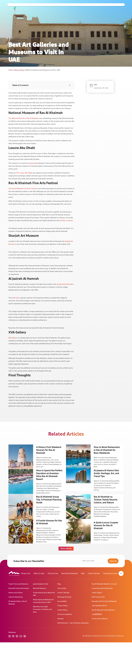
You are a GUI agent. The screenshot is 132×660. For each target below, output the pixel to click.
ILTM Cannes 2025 (98, 597)
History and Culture (15, 592)
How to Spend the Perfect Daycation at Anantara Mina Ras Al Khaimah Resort (49, 475)
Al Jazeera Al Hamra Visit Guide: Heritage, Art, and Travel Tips (106, 473)
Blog (17, 70)
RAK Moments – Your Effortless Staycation (73, 623)
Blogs (23, 70)
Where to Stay (39, 573)
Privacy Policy (62, 605)
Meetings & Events (110, 573)
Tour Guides (61, 588)
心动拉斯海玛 (97, 614)
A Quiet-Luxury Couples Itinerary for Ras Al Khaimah (106, 525)
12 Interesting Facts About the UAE (44, 594)
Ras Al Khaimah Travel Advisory (103, 610)
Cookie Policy (62, 610)
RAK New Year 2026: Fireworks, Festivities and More (42, 609)
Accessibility (62, 601)
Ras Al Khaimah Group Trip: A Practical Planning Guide (49, 500)
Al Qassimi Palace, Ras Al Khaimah (17, 603)
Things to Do (25, 573)
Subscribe (113, 561)
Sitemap (60, 618)
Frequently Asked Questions (102, 588)
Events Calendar (94, 573)
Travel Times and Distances (18, 584)
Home (11, 70)
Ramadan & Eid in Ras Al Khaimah (104, 601)
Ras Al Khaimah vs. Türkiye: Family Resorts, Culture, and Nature (106, 500)
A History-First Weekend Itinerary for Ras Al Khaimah (48, 450)
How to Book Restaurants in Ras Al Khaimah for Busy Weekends (107, 450)
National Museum (39, 588)
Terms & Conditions (64, 614)
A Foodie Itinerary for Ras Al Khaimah (49, 522)
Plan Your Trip (53, 573)
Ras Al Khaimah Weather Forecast (104, 584)
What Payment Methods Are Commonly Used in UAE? (43, 601)
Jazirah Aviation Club (40, 584)
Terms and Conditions (100, 618)
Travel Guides (97, 592)
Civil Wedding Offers (99, 605)
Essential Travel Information (18, 588)
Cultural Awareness (15, 597)
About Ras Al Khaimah (69, 573)
